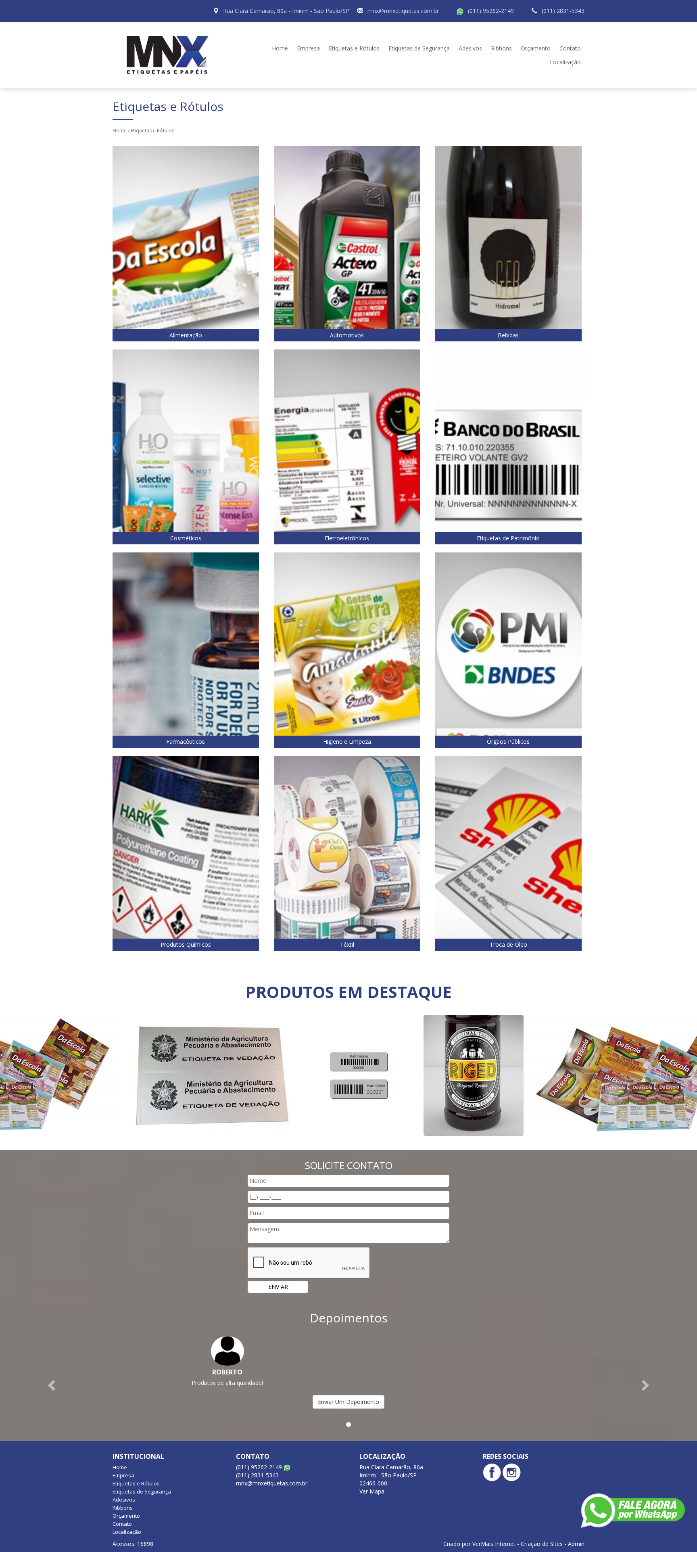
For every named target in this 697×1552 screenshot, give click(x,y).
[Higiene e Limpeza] (347, 649)
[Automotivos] (347, 243)
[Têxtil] (347, 852)
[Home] (171, 54)
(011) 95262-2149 (491, 11)
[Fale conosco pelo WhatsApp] (633, 1510)
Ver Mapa (371, 1491)
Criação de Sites (542, 1544)
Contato (570, 48)
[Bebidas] (508, 243)
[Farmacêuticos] (186, 649)
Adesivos (470, 48)
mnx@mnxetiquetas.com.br (403, 11)
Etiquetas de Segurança (419, 48)
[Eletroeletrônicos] (347, 446)
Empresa (308, 48)
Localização (565, 62)
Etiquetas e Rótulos (354, 48)
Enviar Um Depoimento (348, 1402)
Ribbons (501, 48)
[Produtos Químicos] (186, 852)
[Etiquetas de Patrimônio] (508, 446)
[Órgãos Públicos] (508, 649)
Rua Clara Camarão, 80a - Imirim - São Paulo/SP (286, 11)
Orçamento (536, 48)
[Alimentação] (186, 243)
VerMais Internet (493, 1544)
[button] (52, 1384)
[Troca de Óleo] (508, 852)
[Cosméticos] (186, 446)
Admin (576, 1544)
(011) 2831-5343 (563, 11)
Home (280, 48)
